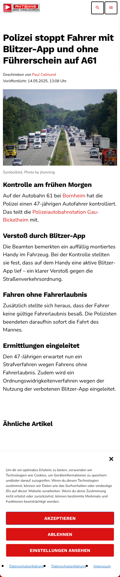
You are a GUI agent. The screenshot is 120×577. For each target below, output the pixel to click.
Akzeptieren (60, 518)
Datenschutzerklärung (26, 566)
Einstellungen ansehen (60, 550)
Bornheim (74, 195)
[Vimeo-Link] (21, 8)
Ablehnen (60, 534)
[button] (111, 459)
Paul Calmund (44, 74)
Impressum (102, 566)
